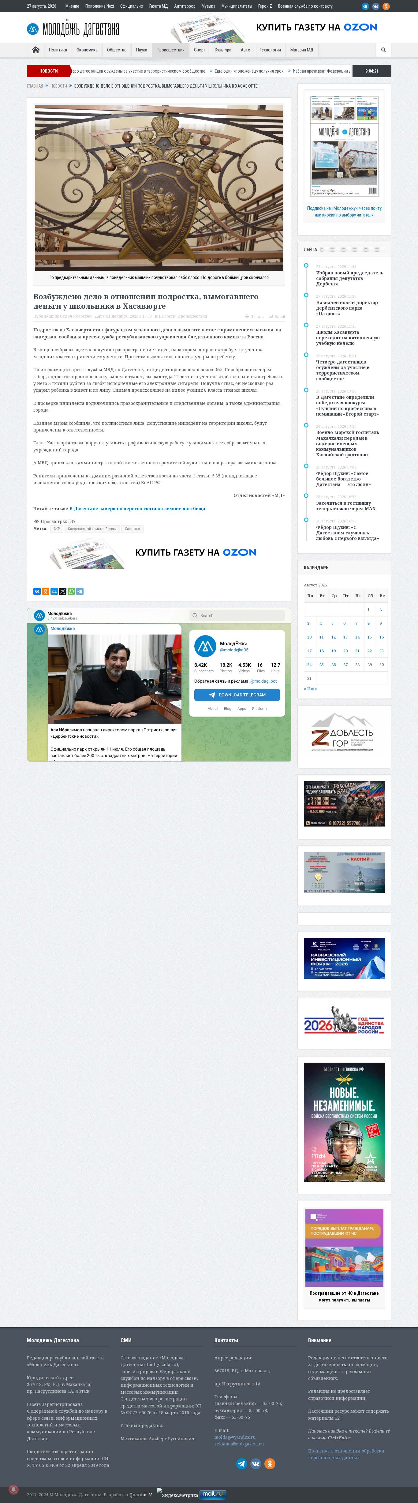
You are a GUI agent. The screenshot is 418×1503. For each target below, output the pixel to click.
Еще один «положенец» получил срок (163, 71)
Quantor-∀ (140, 1494)
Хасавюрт (132, 529)
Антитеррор (185, 6)
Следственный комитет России (92, 529)
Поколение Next (99, 6)
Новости (167, 316)
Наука (141, 50)
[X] (62, 591)
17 (309, 651)
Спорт (199, 50)
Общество (117, 50)
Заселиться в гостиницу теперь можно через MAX (345, 505)
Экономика (87, 50)
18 (321, 651)
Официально (131, 6)
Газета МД (158, 6)
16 (381, 637)
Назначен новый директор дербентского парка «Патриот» (347, 307)
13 (345, 637)
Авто (245, 50)
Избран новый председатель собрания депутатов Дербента (349, 278)
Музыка (208, 6)
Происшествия (171, 50)
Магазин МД (302, 50)
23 (381, 651)
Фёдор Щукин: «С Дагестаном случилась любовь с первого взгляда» (347, 532)
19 (333, 651)
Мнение (72, 6)
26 (333, 664)
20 (345, 651)
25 (321, 664)
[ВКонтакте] (37, 591)
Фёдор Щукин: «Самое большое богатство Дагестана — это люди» (343, 478)
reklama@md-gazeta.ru (239, 1444)
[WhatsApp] (71, 591)
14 (357, 637)
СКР (57, 529)
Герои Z (265, 6)
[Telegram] (80, 591)
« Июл (310, 688)
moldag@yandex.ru (235, 1437)
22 (370, 651)
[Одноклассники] (45, 591)
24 (309, 664)
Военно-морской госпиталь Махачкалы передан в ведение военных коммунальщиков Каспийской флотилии (347, 443)
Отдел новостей (76, 316)
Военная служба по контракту (305, 6)
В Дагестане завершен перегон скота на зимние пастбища (137, 508)
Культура (223, 50)
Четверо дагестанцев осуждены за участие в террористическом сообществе (343, 370)
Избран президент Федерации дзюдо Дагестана (252, 71)
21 (357, 651)
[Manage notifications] (13, 1489)
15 (370, 637)
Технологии (270, 50)
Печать (257, 316)
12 (333, 637)
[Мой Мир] (54, 591)
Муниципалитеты (237, 6)
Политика (58, 50)
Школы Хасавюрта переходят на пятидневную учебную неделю (348, 337)
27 (345, 664)
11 (321, 637)
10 (309, 637)
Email (279, 316)
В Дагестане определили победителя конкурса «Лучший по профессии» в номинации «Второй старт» (347, 405)
